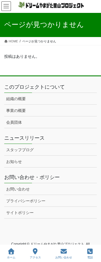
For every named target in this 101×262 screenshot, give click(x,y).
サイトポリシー (20, 212)
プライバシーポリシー (25, 201)
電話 (90, 257)
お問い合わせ (18, 189)
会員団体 (14, 122)
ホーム (11, 257)
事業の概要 (16, 110)
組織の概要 (16, 98)
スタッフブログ (20, 150)
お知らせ (14, 161)
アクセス (35, 257)
